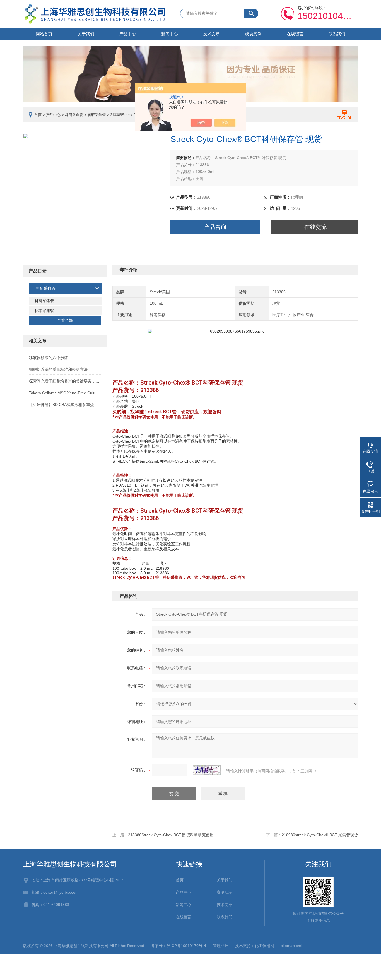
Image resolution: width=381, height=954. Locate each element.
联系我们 (337, 34)
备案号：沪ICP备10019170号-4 (178, 945)
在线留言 (295, 34)
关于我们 (86, 34)
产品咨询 (215, 227)
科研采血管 (74, 115)
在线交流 (315, 227)
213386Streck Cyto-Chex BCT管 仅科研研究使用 (171, 835)
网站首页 (44, 34)
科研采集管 (97, 115)
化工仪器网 (264, 945)
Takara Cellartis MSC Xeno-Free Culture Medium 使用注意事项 (65, 393)
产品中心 (127, 34)
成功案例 (253, 34)
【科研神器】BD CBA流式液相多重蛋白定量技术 (65, 404)
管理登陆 (220, 945)
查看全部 (65, 320)
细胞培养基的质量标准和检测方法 (58, 369)
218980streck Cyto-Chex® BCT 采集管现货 (320, 835)
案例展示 (224, 892)
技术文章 (211, 34)
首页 (38, 115)
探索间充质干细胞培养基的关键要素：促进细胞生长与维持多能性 (65, 381)
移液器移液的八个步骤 (48, 357)
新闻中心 (169, 34)
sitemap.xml (291, 945)
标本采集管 (44, 310)
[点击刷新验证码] (207, 770)
